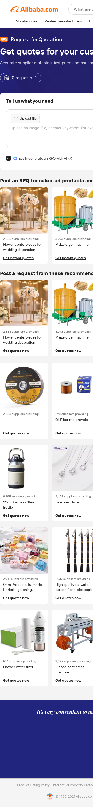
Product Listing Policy (33, 785)
